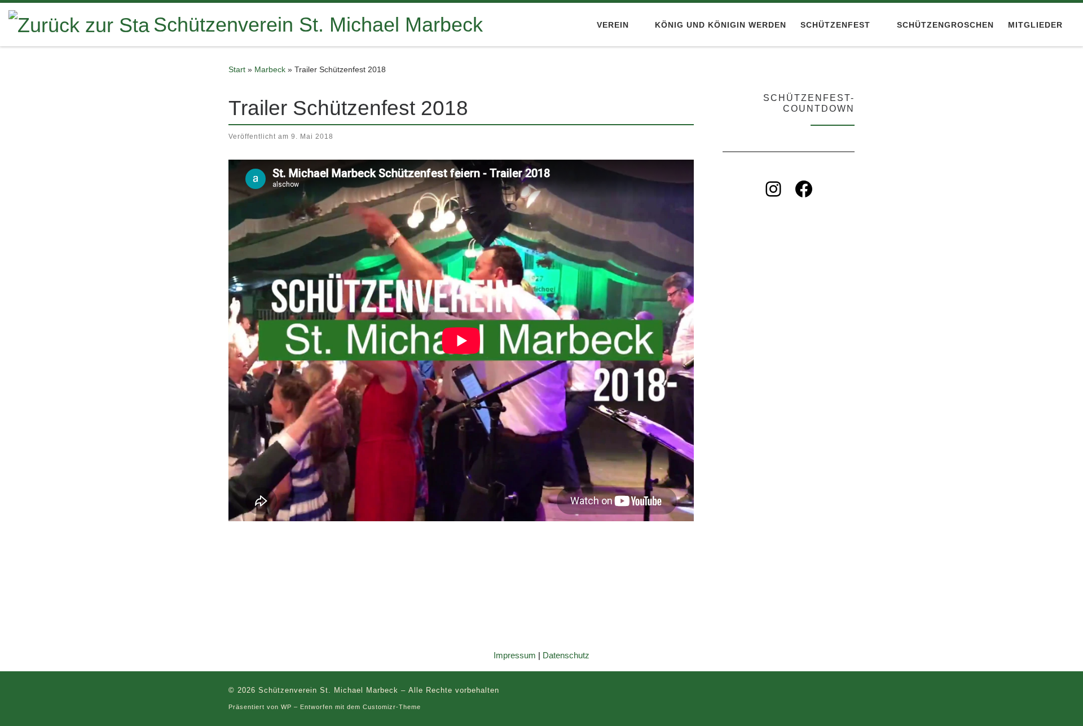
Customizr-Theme (392, 706)
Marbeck (269, 69)
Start (236, 69)
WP (286, 706)
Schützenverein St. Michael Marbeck (328, 690)
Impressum (515, 655)
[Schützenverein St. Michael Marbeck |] (78, 23)
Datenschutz (566, 655)
